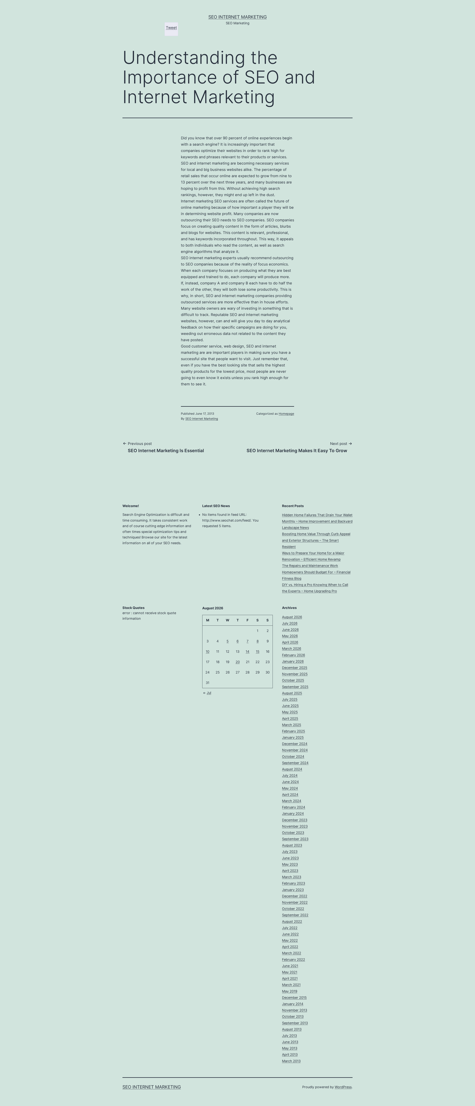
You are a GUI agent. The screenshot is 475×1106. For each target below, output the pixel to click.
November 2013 (294, 1010)
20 (238, 662)
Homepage (286, 413)
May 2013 (289, 1048)
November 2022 (295, 902)
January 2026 (293, 661)
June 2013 (290, 1042)
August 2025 (292, 693)
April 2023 (290, 871)
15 (257, 651)
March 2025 (291, 725)
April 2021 (290, 978)
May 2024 (290, 788)
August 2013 (292, 1029)
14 (247, 651)
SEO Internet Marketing (237, 17)
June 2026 (290, 630)
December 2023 (294, 820)
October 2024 (293, 756)
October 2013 (293, 1016)
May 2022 (290, 940)
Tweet (171, 27)
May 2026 (290, 636)
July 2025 (289, 699)
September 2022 (295, 915)
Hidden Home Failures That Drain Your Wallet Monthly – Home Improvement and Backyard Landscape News (317, 521)
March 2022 (291, 953)
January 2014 (292, 1004)
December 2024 (294, 744)
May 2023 (290, 864)
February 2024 (293, 807)
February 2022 (293, 959)
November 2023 (295, 826)
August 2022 (292, 921)
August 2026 (292, 617)
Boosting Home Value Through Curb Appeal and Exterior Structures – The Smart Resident (316, 540)
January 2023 (293, 890)
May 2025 (290, 712)
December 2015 (294, 998)
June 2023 (290, 858)
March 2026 (291, 649)
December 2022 (294, 896)
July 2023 (289, 851)
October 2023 (293, 833)
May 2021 (289, 972)
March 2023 (291, 877)
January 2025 (293, 737)
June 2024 (290, 782)
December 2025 (294, 668)
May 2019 (289, 991)
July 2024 (290, 775)
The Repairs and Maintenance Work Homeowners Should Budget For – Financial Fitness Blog (316, 572)
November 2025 (295, 674)
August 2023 (292, 845)
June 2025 (290, 706)
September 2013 (295, 1023)
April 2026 (290, 642)
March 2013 (291, 1061)
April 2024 (290, 795)
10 (207, 651)
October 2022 (293, 909)
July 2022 (289, 928)
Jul (209, 693)
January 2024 (293, 813)
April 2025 (290, 718)
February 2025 (293, 731)
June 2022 (290, 934)
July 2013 (289, 1036)
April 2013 (290, 1054)
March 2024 (291, 801)
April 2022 (290, 947)
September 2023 (295, 839)
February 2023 (293, 883)
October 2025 (293, 680)
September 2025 (295, 687)
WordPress (343, 1087)
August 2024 (292, 769)
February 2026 (293, 655)
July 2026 (289, 623)
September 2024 (295, 763)
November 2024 (295, 750)
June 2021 (290, 966)
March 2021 (291, 985)
